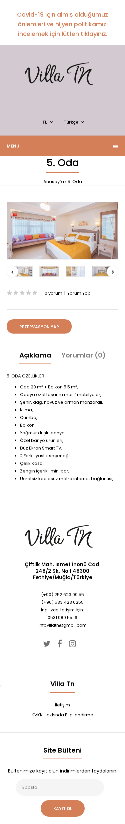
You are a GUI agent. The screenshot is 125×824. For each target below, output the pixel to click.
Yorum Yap (79, 293)
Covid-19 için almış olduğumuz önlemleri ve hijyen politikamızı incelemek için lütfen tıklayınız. (62, 24)
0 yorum (53, 293)
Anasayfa (53, 181)
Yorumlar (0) (83, 355)
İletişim (62, 705)
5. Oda (75, 181)
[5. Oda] (62, 230)
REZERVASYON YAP (39, 327)
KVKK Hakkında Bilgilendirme (62, 715)
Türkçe (71, 122)
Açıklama (35, 355)
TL (44, 122)
